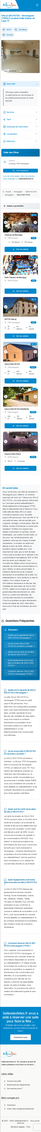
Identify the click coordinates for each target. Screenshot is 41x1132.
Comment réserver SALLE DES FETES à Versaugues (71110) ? (21, 672)
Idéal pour (11, 141)
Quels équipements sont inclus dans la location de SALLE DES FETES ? (21, 663)
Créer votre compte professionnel (20, 1109)
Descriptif (11, 84)
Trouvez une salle (14, 1081)
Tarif (9, 119)
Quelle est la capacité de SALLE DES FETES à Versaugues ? (21, 636)
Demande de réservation (17, 127)
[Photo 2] (20, 71)
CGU (28, 1127)
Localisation (12, 134)
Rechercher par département (18, 1085)
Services (10, 112)
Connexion (11, 1105)
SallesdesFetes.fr (21, 1121)
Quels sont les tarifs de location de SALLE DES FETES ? (21, 653)
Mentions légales (18, 1127)
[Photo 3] (22, 71)
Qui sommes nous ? (15, 1088)
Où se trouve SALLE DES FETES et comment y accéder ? (21, 644)
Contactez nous (20, 1037)
